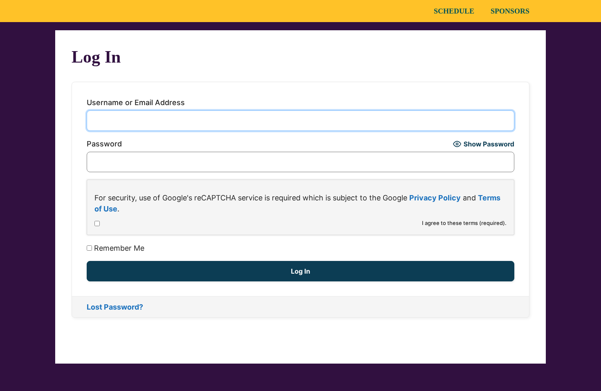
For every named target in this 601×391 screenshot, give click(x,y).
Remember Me (118, 248)
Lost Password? (115, 307)
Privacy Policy (435, 197)
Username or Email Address (136, 102)
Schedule (454, 11)
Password (104, 143)
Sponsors (510, 11)
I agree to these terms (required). (464, 223)
